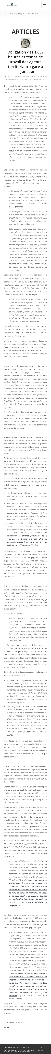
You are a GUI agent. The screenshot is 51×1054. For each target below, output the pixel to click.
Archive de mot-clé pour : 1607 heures (21, 13)
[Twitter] (41, 1047)
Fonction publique (21, 80)
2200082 (32, 369)
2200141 (17, 372)
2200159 (8, 372)
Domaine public (33, 76)
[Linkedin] (45, 1047)
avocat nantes (23, 76)
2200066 (22, 369)
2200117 (43, 369)
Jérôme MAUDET (39, 80)
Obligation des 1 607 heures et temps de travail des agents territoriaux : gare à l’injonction (25, 62)
